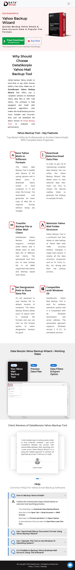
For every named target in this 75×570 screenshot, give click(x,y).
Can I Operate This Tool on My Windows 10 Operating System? (35, 542)
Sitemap (44, 566)
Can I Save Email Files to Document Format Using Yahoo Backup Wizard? (39, 532)
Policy (30, 566)
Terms (36, 566)
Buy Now (35, 40)
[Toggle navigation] (68, 4)
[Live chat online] (70, 565)
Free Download (15, 41)
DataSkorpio (34, 564)
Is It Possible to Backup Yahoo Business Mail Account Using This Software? (36, 551)
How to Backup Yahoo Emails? (30, 495)
